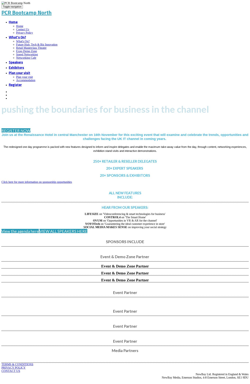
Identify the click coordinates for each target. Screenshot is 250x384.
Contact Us (22, 29)
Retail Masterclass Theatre (31, 47)
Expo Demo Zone (26, 51)
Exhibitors (16, 67)
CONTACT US (10, 370)
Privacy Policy (24, 32)
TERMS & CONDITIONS (17, 364)
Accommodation (25, 80)
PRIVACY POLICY (13, 367)
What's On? (17, 37)
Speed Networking (27, 54)
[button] (15, 130)
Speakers (16, 62)
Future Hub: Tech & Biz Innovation (36, 44)
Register (15, 84)
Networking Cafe (26, 57)
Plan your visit (19, 72)
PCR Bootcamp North (26, 12)
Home (13, 22)
